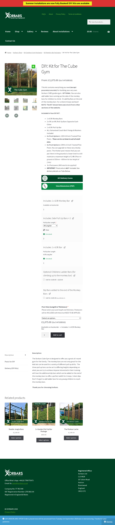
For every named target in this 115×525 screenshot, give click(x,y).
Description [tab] (9, 355)
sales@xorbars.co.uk (20, 483)
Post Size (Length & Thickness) (55, 307)
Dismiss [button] (109, 521)
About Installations (61, 31)
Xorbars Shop (17, 53)
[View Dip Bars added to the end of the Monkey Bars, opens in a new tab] (49, 293)
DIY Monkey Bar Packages (52, 53)
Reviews (44, 31)
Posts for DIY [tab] (10, 361)
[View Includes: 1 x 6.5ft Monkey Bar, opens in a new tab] (72, 201)
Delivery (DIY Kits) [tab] (11, 368)
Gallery (30, 31)
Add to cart (57, 335)
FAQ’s (44, 14)
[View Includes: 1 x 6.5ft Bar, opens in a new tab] (64, 247)
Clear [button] (47, 230)
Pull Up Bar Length (49, 223)
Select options (16, 438)
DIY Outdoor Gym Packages (33, 53)
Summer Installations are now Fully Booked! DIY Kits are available (57, 3)
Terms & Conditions (74, 14)
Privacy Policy (60, 14)
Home (7, 31)
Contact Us (10, 41)
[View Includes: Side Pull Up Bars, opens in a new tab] (73, 218)
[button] (33, 66)
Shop (17, 31)
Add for (54, 280)
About (51, 14)
